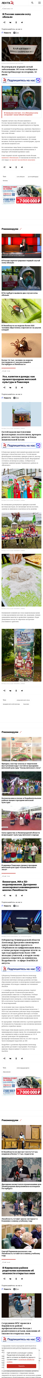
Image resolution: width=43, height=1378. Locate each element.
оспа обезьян (21, 176)
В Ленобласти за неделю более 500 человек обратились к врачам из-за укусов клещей (21, 328)
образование (6, 1072)
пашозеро (26, 704)
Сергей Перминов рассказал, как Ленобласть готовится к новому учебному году (21, 1253)
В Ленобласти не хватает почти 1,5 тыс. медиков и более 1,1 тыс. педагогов (20, 1153)
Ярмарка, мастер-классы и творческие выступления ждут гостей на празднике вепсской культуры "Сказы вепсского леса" (21, 766)
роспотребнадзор (33, 176)
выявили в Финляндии (10, 158)
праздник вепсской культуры (11, 704)
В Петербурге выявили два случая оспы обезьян (20, 294)
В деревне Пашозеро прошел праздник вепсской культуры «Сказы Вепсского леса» (19, 867)
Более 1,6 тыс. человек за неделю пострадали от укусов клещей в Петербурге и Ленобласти (17, 362)
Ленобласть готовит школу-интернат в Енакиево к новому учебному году (20, 1220)
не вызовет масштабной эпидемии (22, 160)
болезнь (5, 180)
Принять (21, 1366)
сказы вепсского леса (23, 700)
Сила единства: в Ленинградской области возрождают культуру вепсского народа (21, 834)
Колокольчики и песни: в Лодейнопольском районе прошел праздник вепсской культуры (21, 800)
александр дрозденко (23, 1068)
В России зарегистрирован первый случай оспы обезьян (21, 262)
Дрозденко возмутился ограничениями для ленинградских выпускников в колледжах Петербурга (21, 1186)
